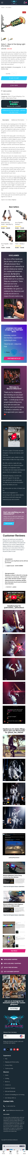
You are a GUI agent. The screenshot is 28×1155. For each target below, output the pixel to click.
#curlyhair (23, 582)
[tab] (5, 120)
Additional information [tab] (17, 120)
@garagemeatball (9, 573)
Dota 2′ (14, 139)
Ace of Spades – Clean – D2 (7, 244)
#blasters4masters (10, 580)
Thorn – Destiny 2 (19, 243)
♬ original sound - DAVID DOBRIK (14, 565)
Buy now (15, 85)
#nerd (6, 583)
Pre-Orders (8, 7)
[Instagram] (11, 1049)
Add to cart (15, 78)
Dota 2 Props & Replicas (15, 96)
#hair (6, 582)
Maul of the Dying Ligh (19, 178)
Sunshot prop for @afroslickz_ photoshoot (14, 607)
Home (2, 7)
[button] (3, 24)
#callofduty (18, 580)
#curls (15, 582)
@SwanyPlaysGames (14, 857)
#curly (19, 582)
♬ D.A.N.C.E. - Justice (10, 587)
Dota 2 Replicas (12, 199)
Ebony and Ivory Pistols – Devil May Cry (7, 223)
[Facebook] (4, 1049)
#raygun (23, 578)
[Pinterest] (14, 1049)
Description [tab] (5, 120)
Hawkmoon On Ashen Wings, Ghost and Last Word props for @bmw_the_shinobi (14, 730)
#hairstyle (10, 582)
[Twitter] (8, 1049)
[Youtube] (17, 1049)
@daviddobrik (8, 559)
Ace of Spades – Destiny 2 (19, 223)
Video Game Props (11, 98)
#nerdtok (10, 583)
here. (23, 886)
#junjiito (24, 580)
